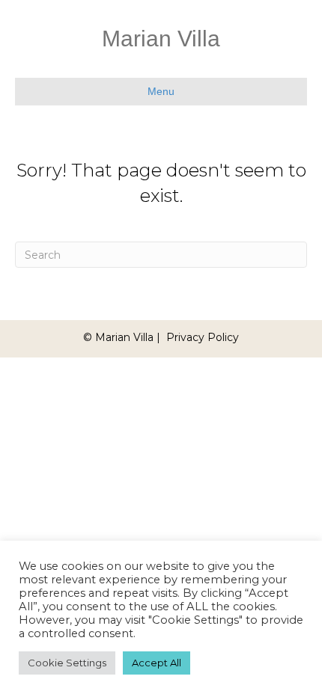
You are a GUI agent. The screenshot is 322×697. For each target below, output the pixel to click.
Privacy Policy (202, 337)
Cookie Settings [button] (67, 663)
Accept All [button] (156, 663)
